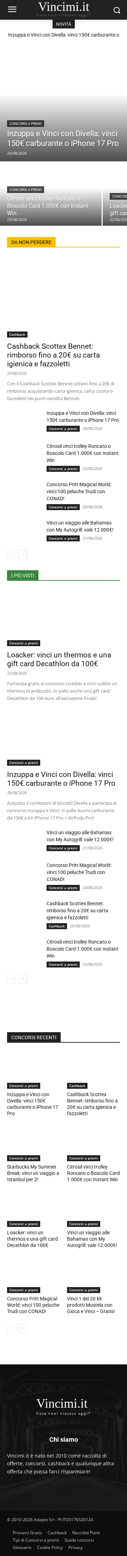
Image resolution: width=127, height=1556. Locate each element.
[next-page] (22, 554)
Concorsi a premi (26, 124)
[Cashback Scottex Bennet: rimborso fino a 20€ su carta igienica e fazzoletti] (63, 297)
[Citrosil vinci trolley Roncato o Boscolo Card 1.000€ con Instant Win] (51, 194)
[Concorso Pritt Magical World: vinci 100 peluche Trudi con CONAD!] (24, 492)
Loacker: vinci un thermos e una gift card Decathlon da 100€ (59, 659)
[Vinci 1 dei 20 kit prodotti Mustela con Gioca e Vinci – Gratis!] (93, 1274)
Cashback (17, 334)
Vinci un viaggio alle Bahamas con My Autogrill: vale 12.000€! (92, 1239)
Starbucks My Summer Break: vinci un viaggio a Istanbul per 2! (33, 1173)
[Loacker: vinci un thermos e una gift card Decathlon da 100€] (63, 618)
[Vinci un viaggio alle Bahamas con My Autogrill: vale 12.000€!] (24, 531)
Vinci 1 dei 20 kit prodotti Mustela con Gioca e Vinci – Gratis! (91, 1305)
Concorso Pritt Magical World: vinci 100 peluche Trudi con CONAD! (79, 491)
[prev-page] (11, 554)
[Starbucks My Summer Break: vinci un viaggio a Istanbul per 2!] (33, 1142)
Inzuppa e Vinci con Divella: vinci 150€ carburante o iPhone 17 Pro (61, 778)
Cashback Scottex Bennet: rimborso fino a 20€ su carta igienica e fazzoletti (53, 355)
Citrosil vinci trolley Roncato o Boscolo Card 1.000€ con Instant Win (83, 453)
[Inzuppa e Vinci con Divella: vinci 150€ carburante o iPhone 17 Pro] (63, 105)
